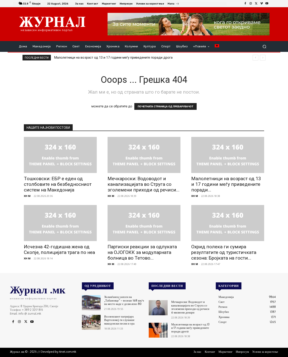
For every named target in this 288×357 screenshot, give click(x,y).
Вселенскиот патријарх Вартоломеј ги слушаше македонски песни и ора (119, 320)
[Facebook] (245, 3)
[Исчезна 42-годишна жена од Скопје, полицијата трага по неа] (60, 223)
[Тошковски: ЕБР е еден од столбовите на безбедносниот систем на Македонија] (60, 155)
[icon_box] (173, 4)
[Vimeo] (261, 3)
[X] (256, 3)
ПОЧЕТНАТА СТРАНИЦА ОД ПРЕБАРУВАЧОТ (165, 106)
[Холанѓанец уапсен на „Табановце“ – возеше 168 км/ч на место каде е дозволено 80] (91, 302)
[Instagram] (250, 3)
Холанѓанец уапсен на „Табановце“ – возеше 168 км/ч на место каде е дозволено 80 (124, 300)
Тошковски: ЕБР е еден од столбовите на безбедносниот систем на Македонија (58, 184)
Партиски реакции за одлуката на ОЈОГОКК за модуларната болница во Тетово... (142, 252)
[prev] (255, 57)
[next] (263, 57)
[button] (264, 46)
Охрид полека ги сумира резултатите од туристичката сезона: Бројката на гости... (223, 252)
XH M (27, 196)
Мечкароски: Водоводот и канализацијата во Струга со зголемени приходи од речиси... (144, 184)
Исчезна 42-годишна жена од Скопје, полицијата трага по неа (59, 249)
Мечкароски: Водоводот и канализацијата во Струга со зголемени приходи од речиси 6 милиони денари (190, 307)
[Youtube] (267, 3)
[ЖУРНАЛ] (52, 22)
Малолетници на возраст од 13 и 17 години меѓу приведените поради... (226, 184)
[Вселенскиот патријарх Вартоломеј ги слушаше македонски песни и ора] (91, 322)
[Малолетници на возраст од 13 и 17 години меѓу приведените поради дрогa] (227, 155)
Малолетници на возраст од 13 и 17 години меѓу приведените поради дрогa (113, 57)
